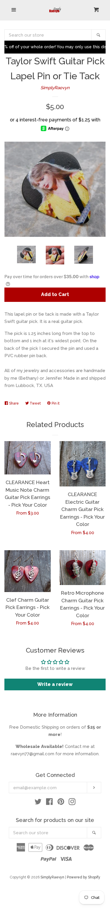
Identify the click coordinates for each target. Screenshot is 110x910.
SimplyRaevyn (55, 87)
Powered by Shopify (83, 877)
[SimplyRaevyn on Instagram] (72, 803)
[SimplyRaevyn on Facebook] (49, 803)
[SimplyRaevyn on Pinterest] (61, 803)
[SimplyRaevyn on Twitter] (38, 803)
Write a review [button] (55, 684)
